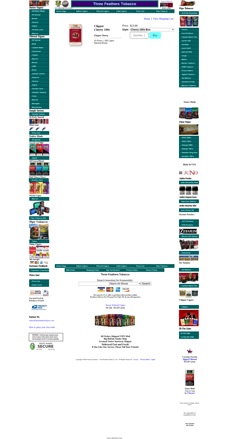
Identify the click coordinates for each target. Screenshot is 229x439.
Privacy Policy (145, 359)
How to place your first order (42, 327)
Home (147, 18)
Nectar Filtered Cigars (115, 305)
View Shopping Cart (163, 18)
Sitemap (135, 359)
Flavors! (191, 393)
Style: (125, 29)
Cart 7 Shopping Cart (114, 438)
